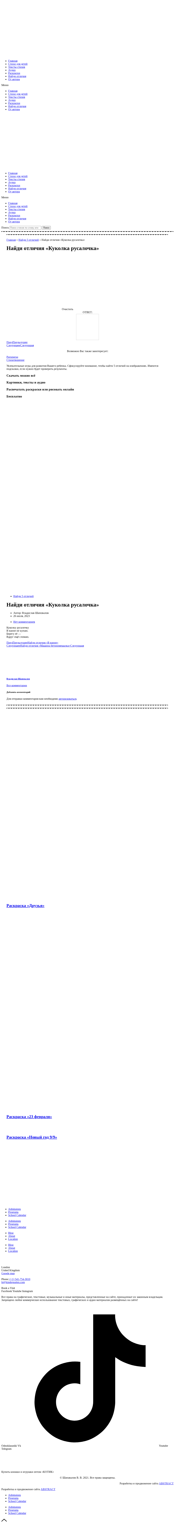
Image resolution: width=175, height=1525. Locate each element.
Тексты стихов (16, 67)
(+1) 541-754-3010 (19, 1279)
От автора (14, 79)
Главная (12, 60)
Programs (13, 1212)
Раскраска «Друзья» (25, 905)
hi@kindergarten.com (13, 1282)
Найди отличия (17, 76)
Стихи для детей (18, 63)
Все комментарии (16, 685)
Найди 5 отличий (28, 239)
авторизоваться (67, 698)
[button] (87, 85)
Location (13, 1239)
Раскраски (14, 73)
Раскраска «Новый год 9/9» (31, 1137)
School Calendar (17, 1215)
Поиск (5, 227)
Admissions (14, 1209)
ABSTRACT (166, 1483)
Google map (8, 1273)
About (11, 1236)
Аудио (12, 70)
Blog (11, 1232)
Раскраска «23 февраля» (29, 1116)
